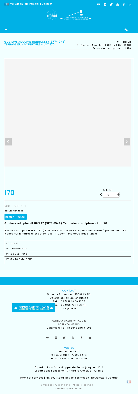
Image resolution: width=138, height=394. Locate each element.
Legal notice (66, 377)
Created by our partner (69, 388)
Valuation (16, 4)
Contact (47, 4)
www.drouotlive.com (73, 358)
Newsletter (32, 4)
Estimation (82, 377)
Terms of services (31, 377)
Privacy (50, 377)
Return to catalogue (19, 259)
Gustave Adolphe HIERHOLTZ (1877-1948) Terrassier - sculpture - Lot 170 (105, 47)
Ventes (69, 348)
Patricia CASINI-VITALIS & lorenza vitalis (69, 322)
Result (127, 41)
